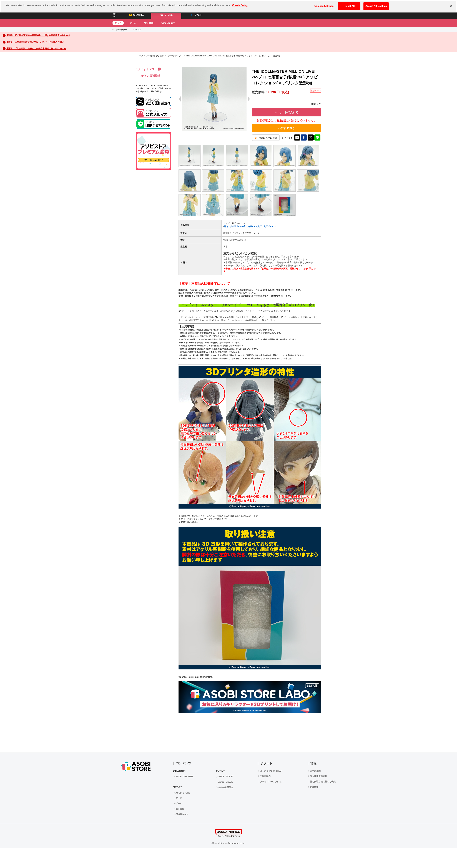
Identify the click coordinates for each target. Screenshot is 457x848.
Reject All (349, 6)
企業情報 (314, 787)
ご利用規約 (315, 771)
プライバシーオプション (271, 781)
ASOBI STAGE (225, 782)
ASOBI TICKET (225, 776)
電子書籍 (149, 23)
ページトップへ (445, 836)
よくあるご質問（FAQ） (271, 771)
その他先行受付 (225, 787)
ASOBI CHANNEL (184, 776)
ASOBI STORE (182, 793)
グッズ (118, 23)
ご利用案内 (265, 776)
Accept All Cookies (376, 6)
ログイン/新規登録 (149, 75)
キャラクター (121, 29)
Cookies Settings (323, 6)
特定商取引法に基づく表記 (323, 781)
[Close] (451, 6)
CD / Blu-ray (168, 23)
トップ (140, 56)
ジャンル (137, 29)
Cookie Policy (240, 5)
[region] (228, 6)
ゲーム (132, 23)
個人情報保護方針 (318, 776)
